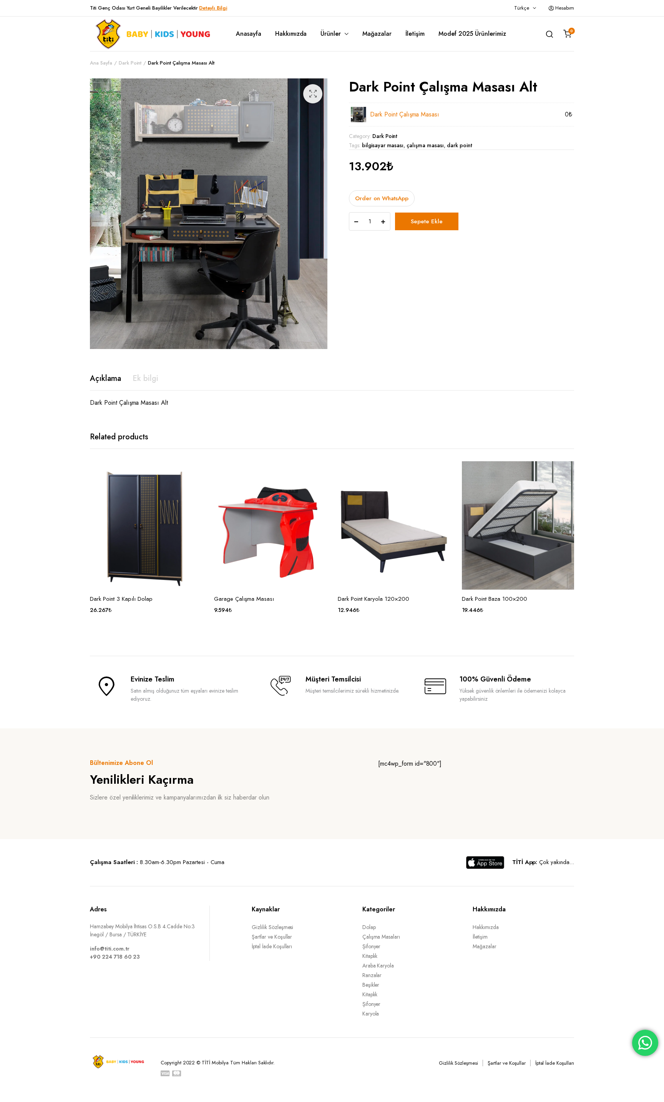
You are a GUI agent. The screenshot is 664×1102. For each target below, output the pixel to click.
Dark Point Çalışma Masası (404, 114)
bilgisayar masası (383, 145)
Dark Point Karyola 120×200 (373, 599)
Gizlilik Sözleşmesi (272, 927)
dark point (459, 145)
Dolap (369, 927)
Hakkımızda (291, 33)
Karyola (370, 1013)
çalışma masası (425, 145)
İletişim (415, 33)
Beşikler (371, 985)
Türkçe (521, 8)
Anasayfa (248, 33)
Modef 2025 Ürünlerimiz (472, 33)
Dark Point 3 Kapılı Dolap (121, 599)
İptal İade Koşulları (272, 946)
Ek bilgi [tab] (145, 378)
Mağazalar (377, 33)
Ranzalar (372, 975)
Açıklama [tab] (105, 378)
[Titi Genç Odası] (151, 33)
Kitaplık (370, 956)
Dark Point (130, 62)
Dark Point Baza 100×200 (494, 599)
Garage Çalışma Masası (244, 599)
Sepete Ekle (427, 221)
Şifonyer (371, 946)
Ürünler (330, 33)
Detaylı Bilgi (213, 8)
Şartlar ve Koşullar (272, 937)
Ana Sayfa (101, 62)
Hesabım (564, 8)
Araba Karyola (378, 965)
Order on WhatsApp (381, 198)
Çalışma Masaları (381, 937)
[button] (312, 93)
